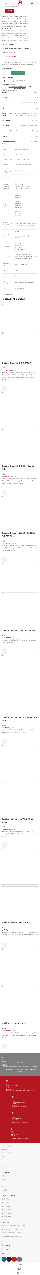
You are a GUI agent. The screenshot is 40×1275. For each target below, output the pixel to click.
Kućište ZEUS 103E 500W (14, 1023)
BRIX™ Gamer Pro (7, 1210)
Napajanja (4, 1167)
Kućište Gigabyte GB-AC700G (16, 363)
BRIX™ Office (5, 1199)
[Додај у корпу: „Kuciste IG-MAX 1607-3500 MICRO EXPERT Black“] (4, 559)
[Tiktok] (19, 1259)
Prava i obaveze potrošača (10, 1229)
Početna (4, 1176)
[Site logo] (20, 3)
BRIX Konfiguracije (8, 1195)
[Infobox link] (20, 1065)
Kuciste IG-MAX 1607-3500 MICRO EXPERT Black (18, 534)
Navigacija (6, 1172)
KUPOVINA (5, 1222)
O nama (4, 1179)
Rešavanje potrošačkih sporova (11, 1236)
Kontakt (4, 1190)
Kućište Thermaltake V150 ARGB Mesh (17, 820)
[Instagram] (9, 1259)
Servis (3, 1186)
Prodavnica (5, 1183)
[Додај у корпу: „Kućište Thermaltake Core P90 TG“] (4, 651)
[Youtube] (14, 1259)
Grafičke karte (6, 1160)
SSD (3, 1163)
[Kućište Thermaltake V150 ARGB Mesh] (20, 762)
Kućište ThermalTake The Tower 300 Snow (19, 719)
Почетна (4, 45)
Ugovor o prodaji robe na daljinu (11, 1233)
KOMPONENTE (6, 1146)
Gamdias (35, 92)
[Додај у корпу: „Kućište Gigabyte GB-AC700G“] (4, 388)
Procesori (4, 1149)
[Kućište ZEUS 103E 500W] (20, 967)
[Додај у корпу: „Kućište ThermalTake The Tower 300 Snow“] (4, 741)
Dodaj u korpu (18, 73)
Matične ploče (6, 1153)
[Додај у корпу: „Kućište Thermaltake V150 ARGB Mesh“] (4, 845)
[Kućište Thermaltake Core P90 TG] (20, 577)
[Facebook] (4, 1259)
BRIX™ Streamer (6, 1213)
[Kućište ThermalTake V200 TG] (20, 866)
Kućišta (11, 45)
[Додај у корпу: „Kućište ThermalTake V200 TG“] (4, 945)
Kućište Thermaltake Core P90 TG (18, 631)
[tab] (17, 87)
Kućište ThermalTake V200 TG (16, 923)
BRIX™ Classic (6, 1206)
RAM (3, 1156)
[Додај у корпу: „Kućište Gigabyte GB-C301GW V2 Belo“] (4, 492)
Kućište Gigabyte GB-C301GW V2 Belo (18, 467)
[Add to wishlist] (4, 383)
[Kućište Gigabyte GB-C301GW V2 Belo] (20, 409)
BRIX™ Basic (5, 1202)
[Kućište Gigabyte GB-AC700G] (20, 317)
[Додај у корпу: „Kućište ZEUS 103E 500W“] (4, 1046)
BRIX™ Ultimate (6, 1216)
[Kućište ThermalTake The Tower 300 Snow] (20, 685)
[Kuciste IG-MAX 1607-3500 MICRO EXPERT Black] (20, 513)
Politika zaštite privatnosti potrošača (13, 1226)
